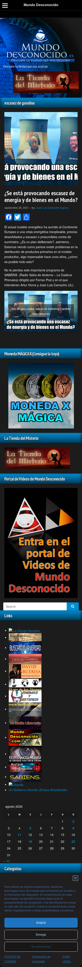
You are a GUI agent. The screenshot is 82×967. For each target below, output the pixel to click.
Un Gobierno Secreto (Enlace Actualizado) (38, 790)
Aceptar (41, 922)
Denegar (41, 934)
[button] (75, 878)
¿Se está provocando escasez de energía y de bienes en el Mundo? (41, 196)
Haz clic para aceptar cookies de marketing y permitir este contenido (41, 311)
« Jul (6, 860)
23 (73, 841)
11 (19, 834)
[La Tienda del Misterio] (46, 82)
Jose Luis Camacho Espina (52, 207)
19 (30, 841)
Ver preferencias (41, 946)
